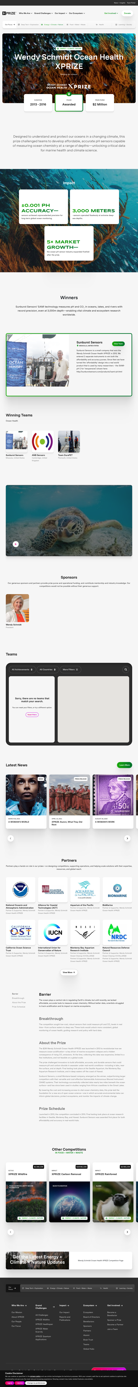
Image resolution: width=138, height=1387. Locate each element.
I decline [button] (19, 1383)
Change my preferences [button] (36, 1383)
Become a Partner (115, 1324)
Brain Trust (88, 1340)
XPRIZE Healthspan (44, 1324)
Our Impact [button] (60, 13)
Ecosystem (88, 1312)
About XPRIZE (18, 1317)
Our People (16, 1321)
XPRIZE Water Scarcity (41, 1330)
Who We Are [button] (24, 13)
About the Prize (19, 1002)
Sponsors (87, 1326)
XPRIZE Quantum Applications (43, 1338)
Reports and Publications (64, 1318)
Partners (87, 1331)
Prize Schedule (18, 1007)
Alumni (86, 1335)
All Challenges (41, 1315)
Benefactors (88, 1321)
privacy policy (35, 1376)
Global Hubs (88, 1349)
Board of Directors (91, 1317)
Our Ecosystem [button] (76, 13)
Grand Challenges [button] (42, 13)
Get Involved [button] (110, 13)
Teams (86, 1344)
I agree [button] (9, 1383)
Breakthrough (18, 998)
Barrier (15, 994)
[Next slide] (127, 838)
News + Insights (119, 3)
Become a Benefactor (112, 1313)
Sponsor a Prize (114, 1320)
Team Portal (131, 3)
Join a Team (112, 1329)
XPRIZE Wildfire (42, 1320)
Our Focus (8, 24)
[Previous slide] (11, 838)
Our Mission (17, 1312)
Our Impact (64, 1312)
